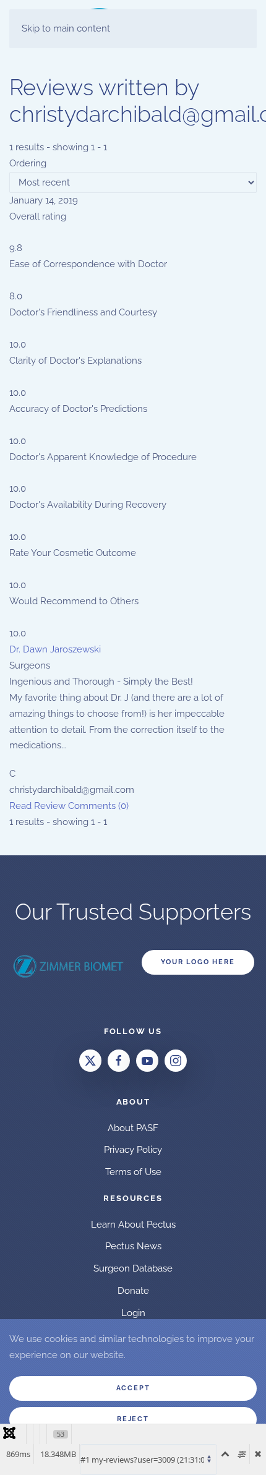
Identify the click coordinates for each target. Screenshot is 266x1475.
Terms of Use (133, 1172)
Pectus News (133, 1246)
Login (133, 1313)
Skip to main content (66, 28)
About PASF (133, 1128)
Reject (133, 1419)
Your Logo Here (197, 962)
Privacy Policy (133, 1149)
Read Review (37, 805)
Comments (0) (98, 805)
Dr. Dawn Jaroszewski (55, 649)
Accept (133, 1388)
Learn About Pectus (133, 1224)
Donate (133, 1290)
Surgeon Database (133, 1268)
